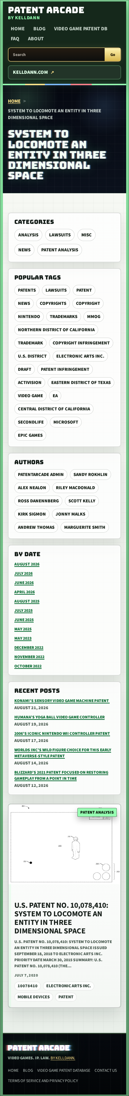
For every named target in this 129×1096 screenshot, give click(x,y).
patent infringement (65, 369)
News (24, 250)
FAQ (15, 38)
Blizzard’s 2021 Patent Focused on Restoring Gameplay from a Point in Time (61, 775)
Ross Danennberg (38, 501)
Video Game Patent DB (81, 28)
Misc (86, 235)
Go (112, 55)
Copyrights (53, 303)
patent (84, 290)
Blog (39, 28)
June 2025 (24, 620)
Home (18, 28)
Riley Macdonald (75, 488)
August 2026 (26, 564)
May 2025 (23, 629)
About (36, 38)
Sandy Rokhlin (90, 474)
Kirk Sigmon (32, 514)
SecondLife (31, 422)
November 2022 (29, 657)
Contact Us (106, 1070)
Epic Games (30, 435)
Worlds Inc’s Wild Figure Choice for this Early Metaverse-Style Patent (62, 753)
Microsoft (65, 422)
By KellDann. (63, 1058)
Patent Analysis (59, 250)
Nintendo (29, 316)
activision (30, 382)
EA (55, 396)
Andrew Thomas (36, 527)
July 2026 (23, 573)
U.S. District (32, 356)
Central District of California (54, 409)
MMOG (93, 316)
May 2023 (23, 638)
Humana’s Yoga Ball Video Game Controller (59, 717)
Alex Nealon (32, 488)
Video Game (30, 396)
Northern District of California (56, 330)
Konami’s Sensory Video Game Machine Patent (62, 701)
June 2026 (24, 583)
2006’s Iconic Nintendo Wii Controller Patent (62, 734)
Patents (27, 290)
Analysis (28, 235)
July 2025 (23, 611)
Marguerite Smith (84, 527)
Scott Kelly (81, 501)
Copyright (88, 303)
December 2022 (28, 648)
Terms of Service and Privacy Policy (43, 1081)
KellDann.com (30, 72)
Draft (24, 369)
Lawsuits (60, 235)
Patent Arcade (39, 1047)
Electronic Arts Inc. (80, 356)
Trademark (30, 343)
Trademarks (63, 316)
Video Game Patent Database (63, 1070)
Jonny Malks (70, 514)
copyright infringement (81, 343)
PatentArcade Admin (41, 474)
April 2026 (24, 592)
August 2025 (26, 601)
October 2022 (28, 666)
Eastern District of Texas (81, 382)
